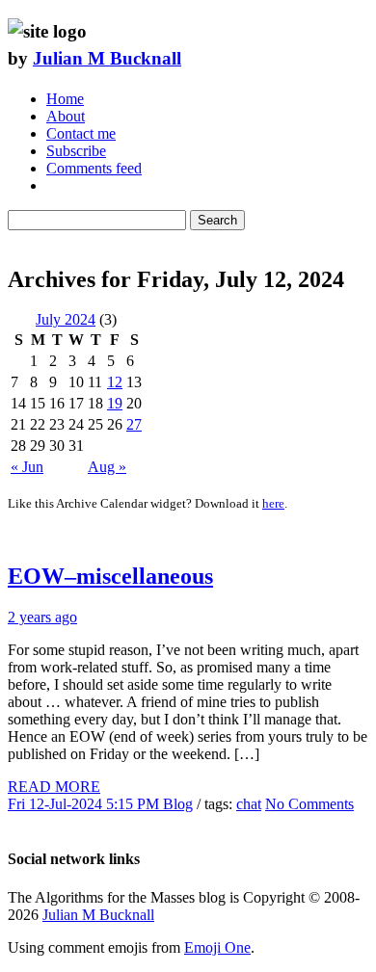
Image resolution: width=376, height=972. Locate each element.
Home (65, 99)
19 (114, 403)
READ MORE (54, 786)
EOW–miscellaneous (110, 576)
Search (217, 220)
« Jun (27, 467)
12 (114, 382)
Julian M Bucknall (107, 58)
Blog (178, 804)
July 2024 (65, 319)
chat (248, 804)
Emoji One (217, 947)
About (65, 116)
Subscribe (76, 151)
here (273, 503)
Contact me (81, 133)
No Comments (309, 804)
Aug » (107, 467)
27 (134, 424)
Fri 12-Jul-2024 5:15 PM (85, 804)
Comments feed (94, 168)
